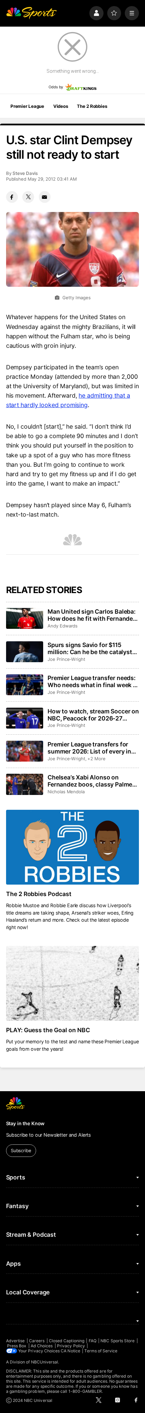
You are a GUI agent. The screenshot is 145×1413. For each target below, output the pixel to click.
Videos (60, 106)
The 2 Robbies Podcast (39, 893)
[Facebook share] (12, 197)
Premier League (27, 106)
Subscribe (21, 1150)
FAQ (92, 1340)
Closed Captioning (66, 1340)
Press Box (17, 1345)
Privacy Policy (71, 1345)
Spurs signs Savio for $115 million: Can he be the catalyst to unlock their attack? (90, 648)
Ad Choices (42, 1345)
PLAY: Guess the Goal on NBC (48, 1030)
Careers (37, 1340)
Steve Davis (25, 173)
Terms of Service (100, 1350)
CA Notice (70, 1350)
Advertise (15, 1340)
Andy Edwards (63, 625)
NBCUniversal (44, 1361)
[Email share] (45, 197)
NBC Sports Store (117, 1340)
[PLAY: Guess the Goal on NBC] (72, 983)
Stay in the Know (25, 1123)
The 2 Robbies (92, 106)
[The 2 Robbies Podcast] (72, 847)
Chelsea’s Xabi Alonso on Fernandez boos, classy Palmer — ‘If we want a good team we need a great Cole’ (91, 781)
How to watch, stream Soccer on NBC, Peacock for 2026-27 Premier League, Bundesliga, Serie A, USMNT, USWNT (93, 715)
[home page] (31, 13)
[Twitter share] (28, 197)
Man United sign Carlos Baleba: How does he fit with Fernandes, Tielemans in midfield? (93, 615)
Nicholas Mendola (66, 791)
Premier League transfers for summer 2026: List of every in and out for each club (89, 748)
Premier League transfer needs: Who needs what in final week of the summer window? (93, 681)
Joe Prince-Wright (66, 659)
